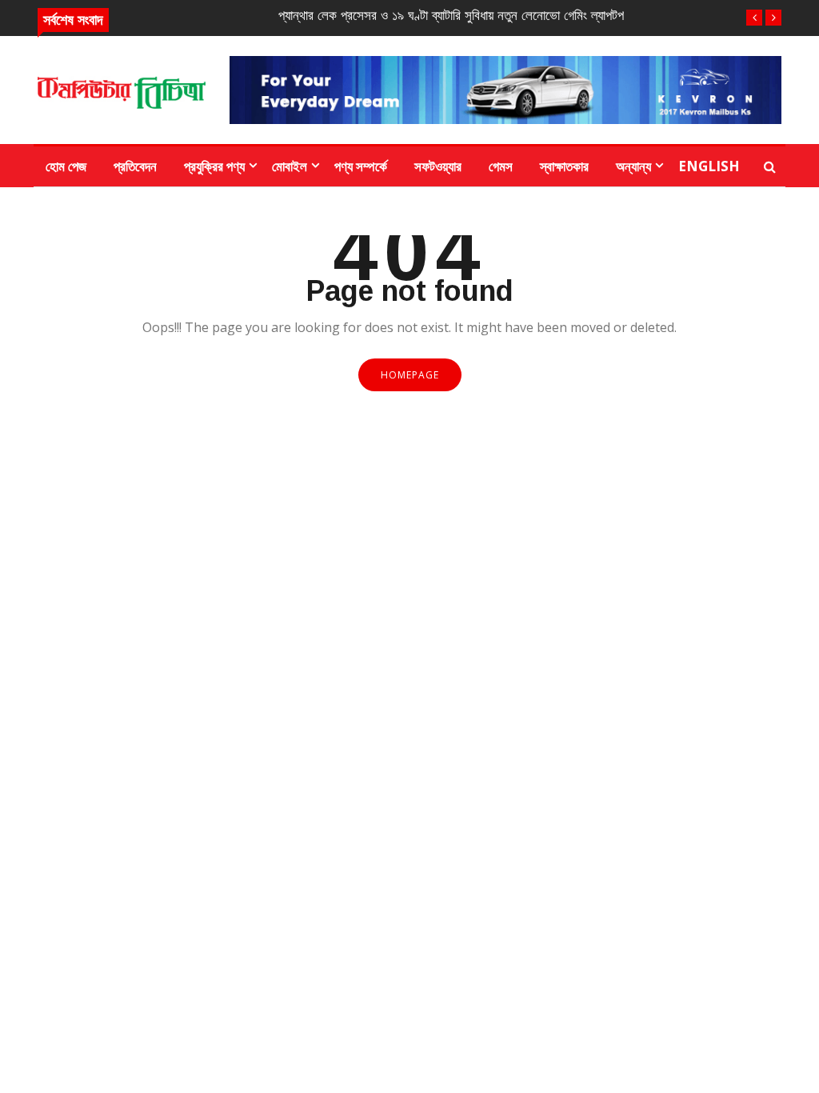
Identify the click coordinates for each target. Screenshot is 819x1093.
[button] (754, 18)
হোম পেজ (66, 166)
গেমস (501, 166)
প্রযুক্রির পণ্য (214, 166)
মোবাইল (289, 166)
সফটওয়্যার (437, 166)
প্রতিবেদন (135, 166)
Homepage (410, 375)
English (709, 166)
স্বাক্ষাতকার (564, 166)
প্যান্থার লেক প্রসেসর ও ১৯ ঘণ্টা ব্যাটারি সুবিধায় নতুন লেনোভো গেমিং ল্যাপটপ (451, 15)
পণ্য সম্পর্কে (360, 166)
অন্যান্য (633, 166)
